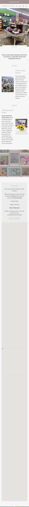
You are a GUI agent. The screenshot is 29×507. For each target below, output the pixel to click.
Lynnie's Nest (8, 6)
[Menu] (26, 6)
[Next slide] (24, 47)
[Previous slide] (4, 47)
